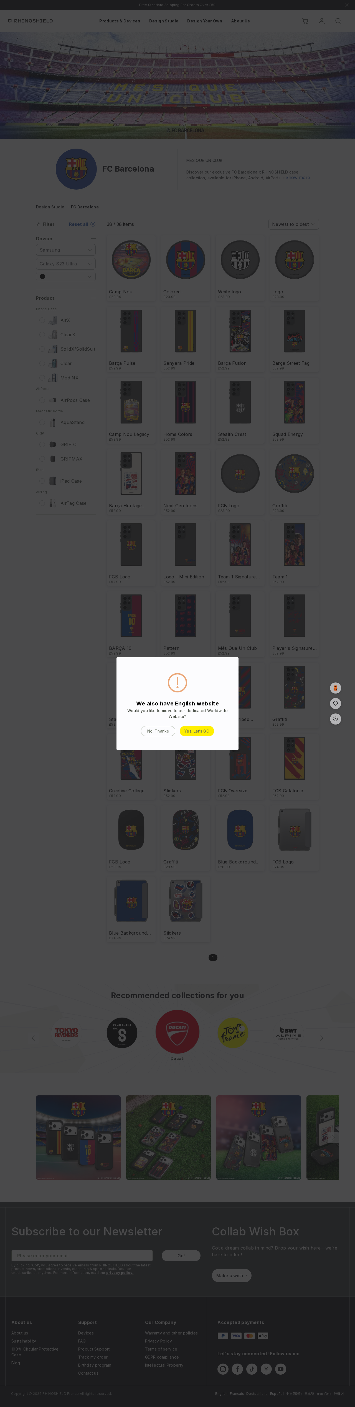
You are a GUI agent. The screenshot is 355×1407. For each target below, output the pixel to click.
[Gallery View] (335, 688)
